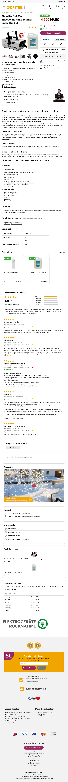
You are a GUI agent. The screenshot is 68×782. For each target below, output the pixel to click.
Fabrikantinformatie (48, 65)
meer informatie (9, 723)
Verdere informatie (32, 681)
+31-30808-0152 (10, 1)
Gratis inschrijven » (29, 668)
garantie (12, 528)
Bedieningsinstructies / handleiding (19, 513)
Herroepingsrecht (38, 753)
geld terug (14, 532)
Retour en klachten (34, 763)
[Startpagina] (16, 7)
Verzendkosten (40, 774)
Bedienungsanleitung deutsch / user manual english (24, 516)
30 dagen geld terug (10, 87)
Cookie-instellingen (34, 756)
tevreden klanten (19, 539)
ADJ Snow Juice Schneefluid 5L (13, 224)
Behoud (34, 758)
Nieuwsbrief (61, 1)
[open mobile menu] (4, 7)
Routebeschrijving (34, 760)
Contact (34, 751)
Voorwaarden (28, 753)
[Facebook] (30, 699)
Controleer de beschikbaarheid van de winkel (52, 61)
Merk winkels (41, 714)
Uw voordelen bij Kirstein (44, 712)
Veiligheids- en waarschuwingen (52, 68)
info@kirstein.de (10, 102)
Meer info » (41, 668)
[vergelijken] (61, 44)
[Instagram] (34, 699)
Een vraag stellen (13, 447)
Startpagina (5, 13)
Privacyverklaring (34, 755)
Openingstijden (34, 762)
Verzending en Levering (52, 56)
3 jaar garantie (8, 84)
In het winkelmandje (53, 33)
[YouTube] (38, 699)
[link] (34, 735)
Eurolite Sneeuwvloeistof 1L (12, 222)
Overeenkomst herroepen (33, 748)
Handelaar (40, 716)
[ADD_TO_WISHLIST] (5, 281)
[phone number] (22, 681)
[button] (60, 39)
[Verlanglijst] (45, 44)
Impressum (34, 765)
